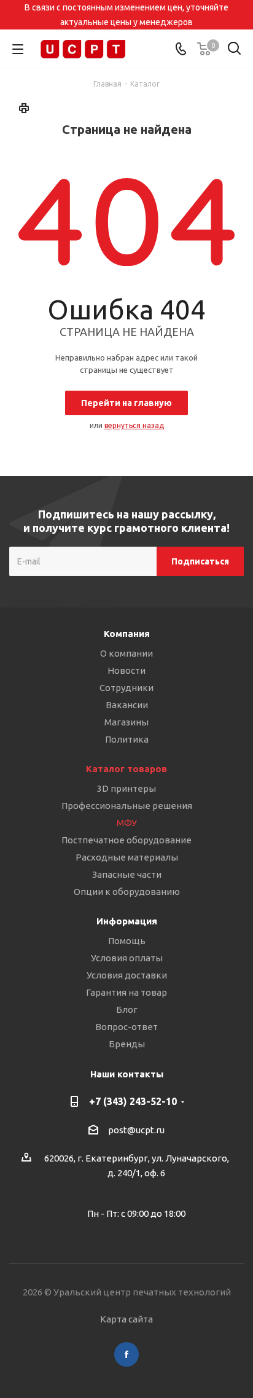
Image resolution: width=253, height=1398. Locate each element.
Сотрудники (126, 687)
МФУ (127, 823)
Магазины (126, 722)
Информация (126, 921)
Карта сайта (126, 1319)
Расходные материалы (127, 857)
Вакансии (127, 705)
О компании (126, 653)
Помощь (127, 940)
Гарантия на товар (126, 992)
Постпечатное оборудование (126, 840)
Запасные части (127, 874)
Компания (127, 633)
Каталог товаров (126, 768)
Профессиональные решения (126, 805)
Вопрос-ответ (126, 1026)
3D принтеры (126, 788)
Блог (127, 1009)
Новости (126, 670)
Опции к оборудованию (127, 891)
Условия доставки (127, 975)
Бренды (127, 1044)
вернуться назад (134, 425)
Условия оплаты (127, 958)
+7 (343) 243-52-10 (133, 1101)
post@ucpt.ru (136, 1130)
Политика (127, 739)
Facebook (126, 1354)
